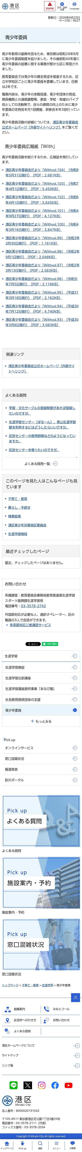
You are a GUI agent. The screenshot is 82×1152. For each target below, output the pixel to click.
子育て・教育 (30, 985)
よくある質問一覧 (37, 463)
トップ (7, 1148)
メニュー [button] (57, 1148)
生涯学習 (47, 985)
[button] (49, 6)
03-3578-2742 (33, 606)
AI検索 (73, 1148)
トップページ (10, 985)
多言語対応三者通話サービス (30, 625)
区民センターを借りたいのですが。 (34, 450)
